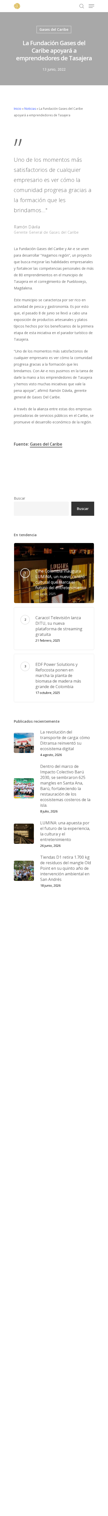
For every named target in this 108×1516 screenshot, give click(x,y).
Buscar (19, 498)
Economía (24, 470)
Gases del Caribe (53, 29)
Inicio (17, 108)
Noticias (30, 108)
